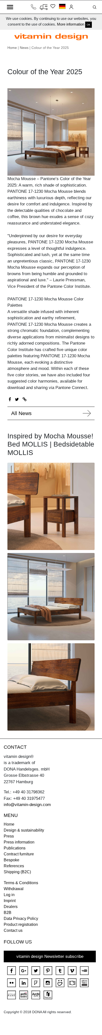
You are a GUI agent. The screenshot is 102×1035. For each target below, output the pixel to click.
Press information (19, 842)
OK (88, 24)
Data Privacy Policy (21, 918)
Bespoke (11, 860)
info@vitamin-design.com (27, 804)
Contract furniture (19, 854)
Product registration (21, 924)
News (24, 48)
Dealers (11, 907)
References (14, 866)
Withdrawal (14, 889)
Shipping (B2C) (17, 872)
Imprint (10, 901)
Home (12, 48)
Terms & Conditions (21, 883)
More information (70, 24)
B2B (7, 912)
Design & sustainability (24, 830)
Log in (9, 895)
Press (9, 836)
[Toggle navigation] (10, 7)
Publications (15, 848)
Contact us (13, 930)
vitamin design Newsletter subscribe (49, 956)
